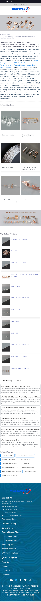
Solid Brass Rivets (32, 593)
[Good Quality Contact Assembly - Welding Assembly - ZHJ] (30, 153)
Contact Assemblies (9, 540)
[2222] (38, 249)
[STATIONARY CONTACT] (38, 331)
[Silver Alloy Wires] (10, 153)
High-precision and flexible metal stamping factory (9, 201)
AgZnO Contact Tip (24, 460)
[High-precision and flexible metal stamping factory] (10, 185)
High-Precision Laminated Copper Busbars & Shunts (24, 275)
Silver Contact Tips (30, 471)
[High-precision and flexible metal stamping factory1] (18, 174)
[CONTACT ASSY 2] (38, 285)
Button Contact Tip (7, 456)
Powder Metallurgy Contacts (20, 368)
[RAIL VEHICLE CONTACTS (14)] (38, 238)
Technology (6, 574)
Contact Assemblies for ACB (10, 464)
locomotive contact (9, 549)
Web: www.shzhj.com (9, 519)
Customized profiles (8, 135)
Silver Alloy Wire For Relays (25, 456)
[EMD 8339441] (6, 335)
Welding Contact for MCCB (10, 467)
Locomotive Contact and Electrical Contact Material (18, 408)
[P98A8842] (38, 174)
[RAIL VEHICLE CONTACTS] (6, 241)
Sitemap (27, 588)
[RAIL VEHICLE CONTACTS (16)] (38, 296)
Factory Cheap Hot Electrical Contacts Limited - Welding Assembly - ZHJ (28, 136)
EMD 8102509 (15, 321)
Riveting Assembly (28, 200)
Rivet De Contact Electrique (13, 593)
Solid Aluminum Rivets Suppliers (11, 471)
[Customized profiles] (10, 120)
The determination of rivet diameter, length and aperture (20, 429)
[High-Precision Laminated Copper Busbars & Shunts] (6, 277)
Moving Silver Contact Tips (9, 475)
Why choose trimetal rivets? (10, 440)
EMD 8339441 (15, 333)
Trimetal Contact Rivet (8, 460)
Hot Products (16, 588)
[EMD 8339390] (6, 312)
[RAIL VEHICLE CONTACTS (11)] (38, 261)
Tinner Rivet (25, 464)
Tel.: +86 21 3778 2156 (9, 510)
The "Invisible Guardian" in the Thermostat (15, 386)
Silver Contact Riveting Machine (25, 590)
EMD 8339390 (15, 309)
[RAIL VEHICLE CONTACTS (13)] (38, 343)
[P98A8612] (38, 367)
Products (5, 566)
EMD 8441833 (15, 286)
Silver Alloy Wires (8, 167)
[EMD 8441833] (6, 288)
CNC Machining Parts (10, 553)
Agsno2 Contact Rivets (22, 65)
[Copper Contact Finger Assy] (38, 308)
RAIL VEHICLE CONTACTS (20, 239)
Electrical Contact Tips (10, 532)
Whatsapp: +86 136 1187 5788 (12, 516)
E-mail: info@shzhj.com (9, 506)
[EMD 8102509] (6, 323)
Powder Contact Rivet (25, 595)
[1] (18, 141)
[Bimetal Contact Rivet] (6, 253)
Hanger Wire (8, 590)
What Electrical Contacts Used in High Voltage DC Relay (20, 397)
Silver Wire (11, 595)
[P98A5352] (18, 109)
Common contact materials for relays (13, 418)
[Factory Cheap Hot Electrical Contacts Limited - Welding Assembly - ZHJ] (30, 120)
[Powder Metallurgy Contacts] (6, 370)
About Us (5, 562)
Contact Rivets (7, 528)
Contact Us (6, 570)
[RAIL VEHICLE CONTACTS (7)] (38, 355)
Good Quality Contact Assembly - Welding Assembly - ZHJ (29, 168)
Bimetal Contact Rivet (18, 251)
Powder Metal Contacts (10, 536)
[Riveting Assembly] (30, 185)
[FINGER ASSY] (38, 320)
